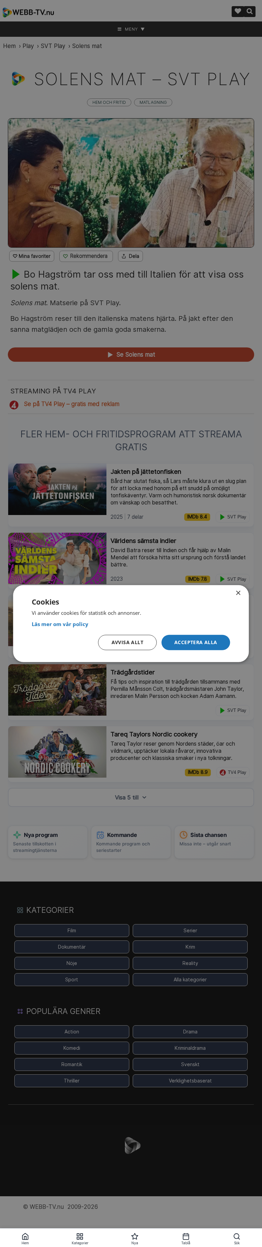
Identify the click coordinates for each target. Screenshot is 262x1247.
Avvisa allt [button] (127, 642)
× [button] (238, 592)
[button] (195, 642)
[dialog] (131, 623)
